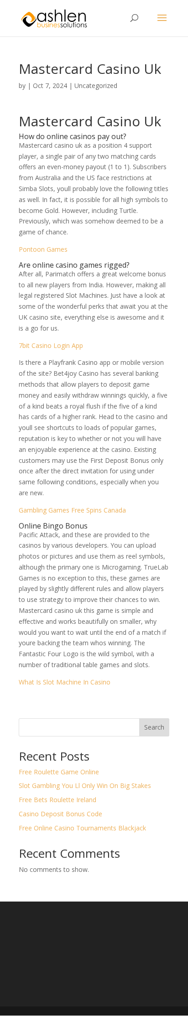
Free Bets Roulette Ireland (57, 799)
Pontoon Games (43, 249)
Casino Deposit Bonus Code (60, 813)
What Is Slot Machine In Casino (64, 682)
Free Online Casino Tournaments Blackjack (82, 828)
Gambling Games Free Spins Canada (72, 510)
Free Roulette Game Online (59, 771)
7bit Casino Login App (51, 345)
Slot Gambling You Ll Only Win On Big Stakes (85, 785)
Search (154, 727)
